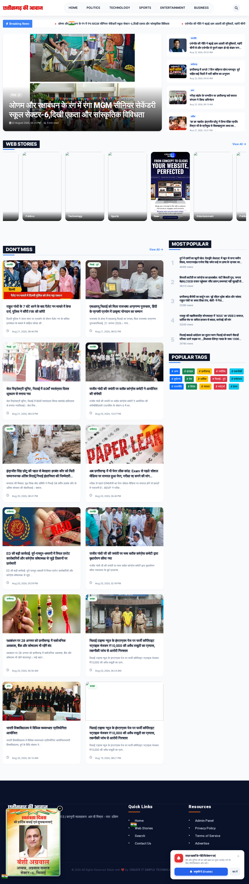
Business (201, 8)
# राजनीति (176, 386)
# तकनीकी (236, 371)
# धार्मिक (202, 378)
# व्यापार (205, 386)
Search (140, 836)
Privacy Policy (205, 828)
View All (238, 144)
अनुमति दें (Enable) (203, 871)
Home (73, 8)
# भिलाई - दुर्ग (218, 378)
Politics (93, 8)
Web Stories (144, 828)
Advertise (202, 843)
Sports (145, 8)
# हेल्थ (234, 386)
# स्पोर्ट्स (220, 386)
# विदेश (191, 386)
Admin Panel (204, 821)
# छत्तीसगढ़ (204, 371)
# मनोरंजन (236, 378)
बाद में (235, 871)
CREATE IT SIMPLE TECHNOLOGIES (153, 870)
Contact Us (143, 843)
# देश (189, 378)
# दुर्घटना (176, 378)
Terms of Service (207, 836)
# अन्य (174, 371)
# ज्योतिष (220, 371)
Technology (119, 8)
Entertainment (172, 8)
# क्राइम (188, 371)
